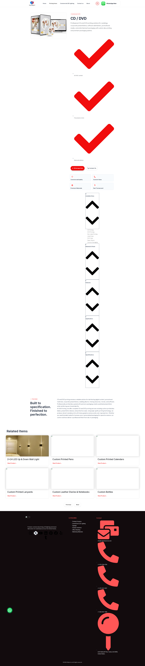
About (88, 3)
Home (44, 3)
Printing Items (53, 3)
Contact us (80, 3)
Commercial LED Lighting (67, 3)
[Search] (97, 3)
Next (77, 504)
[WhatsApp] (9, 610)
